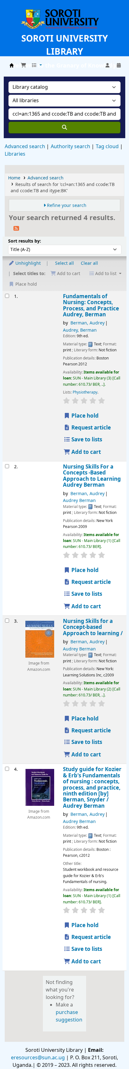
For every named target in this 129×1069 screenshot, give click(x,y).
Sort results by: (24, 241)
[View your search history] (118, 66)
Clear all (89, 263)
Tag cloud (107, 146)
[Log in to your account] (107, 66)
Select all (64, 263)
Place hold (84, 416)
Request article (90, 428)
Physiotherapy (85, 392)
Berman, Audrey (87, 323)
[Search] (64, 127)
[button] (23, 66)
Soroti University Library (11, 65)
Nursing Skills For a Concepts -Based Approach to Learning (92, 476)
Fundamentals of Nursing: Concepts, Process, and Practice (91, 306)
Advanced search (25, 146)
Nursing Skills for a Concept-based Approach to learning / (93, 627)
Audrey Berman (79, 500)
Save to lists (86, 440)
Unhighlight (27, 263)
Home (14, 178)
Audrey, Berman (80, 330)
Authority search (70, 146)
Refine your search (66, 205)
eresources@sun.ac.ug (38, 1057)
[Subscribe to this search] (16, 228)
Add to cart (85, 452)
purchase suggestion (69, 1016)
